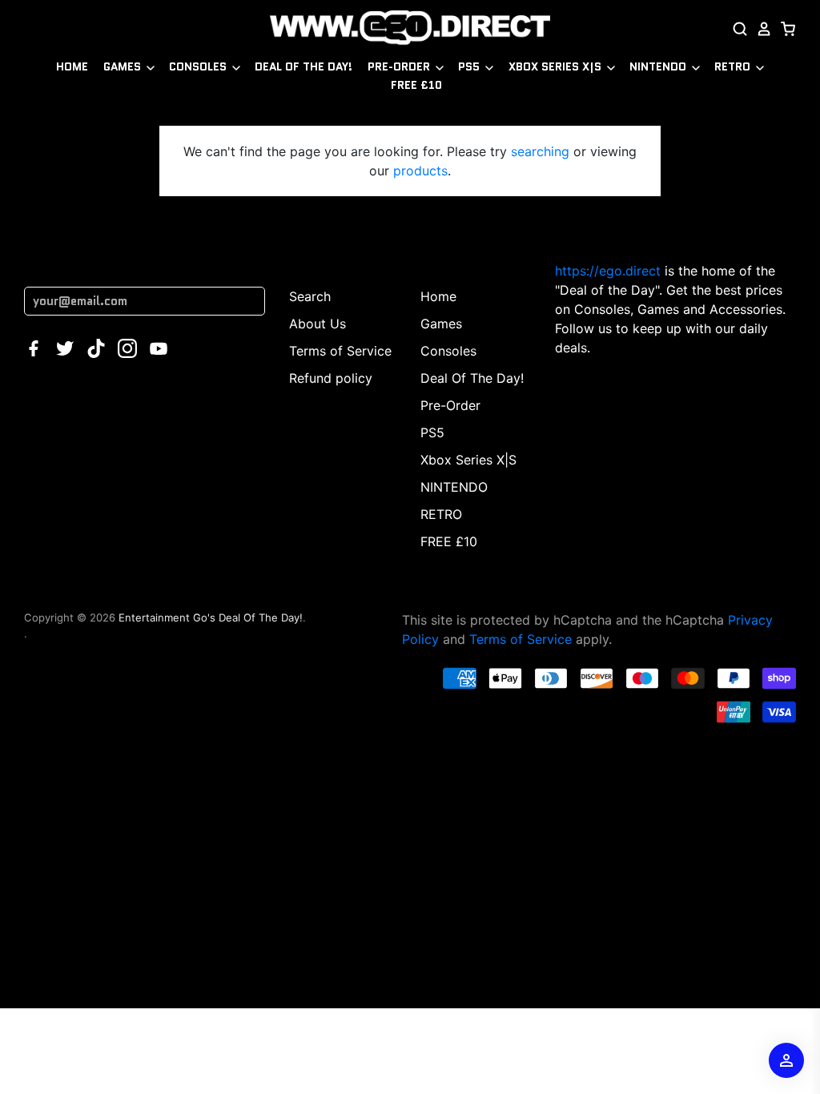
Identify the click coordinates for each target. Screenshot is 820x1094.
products (420, 171)
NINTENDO (659, 66)
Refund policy (330, 378)
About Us (317, 324)
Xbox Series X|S (556, 66)
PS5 (470, 66)
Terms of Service (340, 351)
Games (123, 66)
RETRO (734, 66)
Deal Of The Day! (303, 66)
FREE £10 (416, 85)
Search (310, 296)
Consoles (199, 66)
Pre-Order (400, 66)
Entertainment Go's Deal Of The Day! (211, 617)
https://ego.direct (608, 271)
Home (72, 66)
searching (540, 151)
